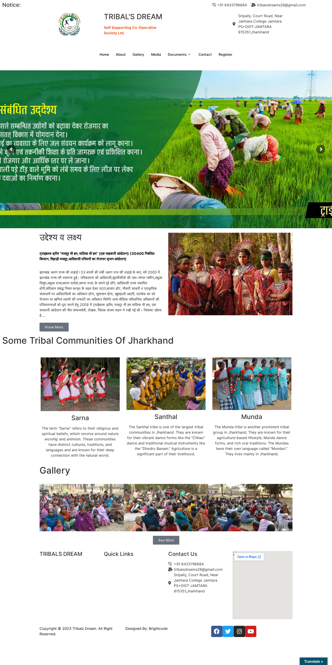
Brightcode (158, 628)
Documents (177, 54)
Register (225, 54)
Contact (205, 54)
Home (104, 54)
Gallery (138, 54)
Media (156, 54)
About (121, 54)
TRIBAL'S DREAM (133, 16)
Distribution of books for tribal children (96, 5)
